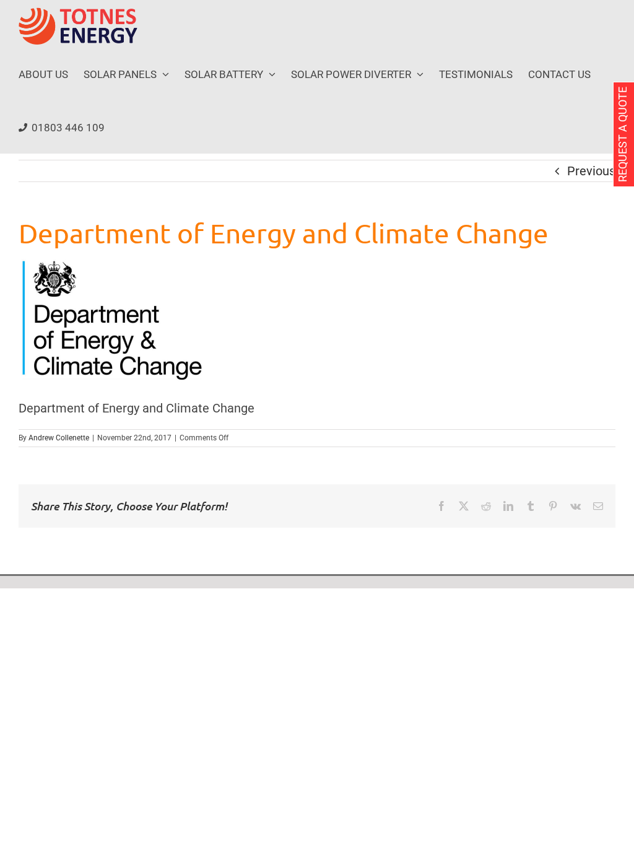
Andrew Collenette (58, 438)
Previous (591, 171)
